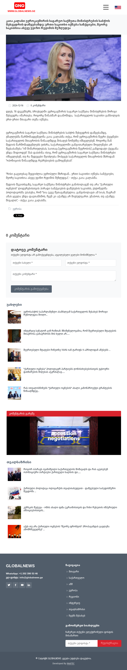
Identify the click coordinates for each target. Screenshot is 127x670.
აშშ (71, 584)
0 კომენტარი (38, 105)
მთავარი (74, 572)
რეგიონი (74, 597)
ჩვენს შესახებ (77, 616)
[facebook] (16, 585)
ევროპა (17, 209)
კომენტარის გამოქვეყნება (31, 288)
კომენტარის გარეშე (21, 413)
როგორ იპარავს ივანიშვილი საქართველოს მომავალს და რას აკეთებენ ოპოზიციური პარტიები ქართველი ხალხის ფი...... (65, 471)
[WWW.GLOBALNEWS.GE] (16, 5)
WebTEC (70, 663)
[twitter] (9, 585)
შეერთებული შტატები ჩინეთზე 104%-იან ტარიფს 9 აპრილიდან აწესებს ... (66, 349)
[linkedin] (29, 585)
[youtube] (22, 585)
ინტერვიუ (74, 603)
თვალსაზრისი (77, 609)
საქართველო (76, 578)
